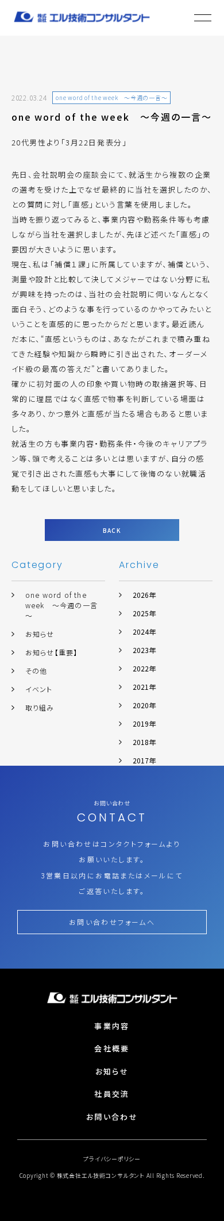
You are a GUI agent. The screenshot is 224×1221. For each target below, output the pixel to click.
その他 (36, 670)
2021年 (144, 687)
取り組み (40, 707)
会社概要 (111, 1048)
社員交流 (111, 1093)
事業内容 (111, 1025)
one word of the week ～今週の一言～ (61, 605)
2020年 (144, 705)
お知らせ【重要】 (51, 652)
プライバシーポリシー (112, 1158)
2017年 (144, 760)
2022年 (144, 668)
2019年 (144, 723)
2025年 (144, 613)
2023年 (144, 650)
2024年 (144, 631)
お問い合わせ (112, 1116)
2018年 (144, 742)
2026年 (144, 595)
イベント (39, 689)
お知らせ (40, 634)
